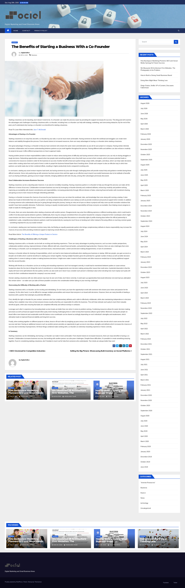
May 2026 (144, 119)
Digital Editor (25, 53)
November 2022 (146, 308)
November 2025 (146, 149)
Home (15, 31)
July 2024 (144, 231)
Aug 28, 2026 (102, 545)
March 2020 (145, 441)
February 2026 (146, 134)
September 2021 (146, 354)
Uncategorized (146, 508)
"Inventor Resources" (148, 482)
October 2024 (145, 216)
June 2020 (144, 426)
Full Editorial (113, 396)
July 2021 (144, 364)
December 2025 (146, 144)
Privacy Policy (40, 31)
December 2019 (146, 457)
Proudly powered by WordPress (14, 582)
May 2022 (144, 323)
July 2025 (144, 170)
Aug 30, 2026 (14, 545)
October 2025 (145, 154)
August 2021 (145, 359)
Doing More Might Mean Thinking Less (154, 80)
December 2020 (146, 395)
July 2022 (144, 318)
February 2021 (146, 385)
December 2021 (146, 344)
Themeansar (38, 582)
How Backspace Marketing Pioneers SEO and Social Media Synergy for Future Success (25, 393)
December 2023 (146, 267)
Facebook (166, 582)
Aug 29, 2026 (58, 545)
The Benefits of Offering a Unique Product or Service (39, 234)
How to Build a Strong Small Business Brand (111, 391)
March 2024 (145, 252)
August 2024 (145, 226)
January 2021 (145, 390)
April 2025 (144, 185)
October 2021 (145, 349)
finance (143, 493)
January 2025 (145, 200)
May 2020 (144, 431)
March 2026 (145, 129)
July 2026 (144, 108)
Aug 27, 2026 (145, 545)
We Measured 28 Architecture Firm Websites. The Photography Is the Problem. (69, 393)
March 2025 (145, 190)
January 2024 (145, 262)
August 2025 (145, 165)
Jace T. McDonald (39, 129)
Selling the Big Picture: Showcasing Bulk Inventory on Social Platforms (100, 351)
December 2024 (146, 206)
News (143, 498)
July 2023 (144, 282)
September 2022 (146, 313)
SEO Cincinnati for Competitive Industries (27, 351)
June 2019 (144, 467)
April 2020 (144, 436)
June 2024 (144, 236)
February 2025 (146, 195)
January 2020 (145, 451)
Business (14, 42)
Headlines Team (26, 396)
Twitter (175, 582)
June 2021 (144, 369)
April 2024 (144, 247)
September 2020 (146, 410)
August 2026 (145, 103)
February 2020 (146, 446)
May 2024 (144, 241)
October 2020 (145, 405)
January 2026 (145, 139)
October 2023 (145, 272)
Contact (26, 31)
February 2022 (146, 339)
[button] (178, 30)
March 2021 (145, 380)
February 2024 (146, 257)
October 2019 (145, 462)
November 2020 (146, 400)
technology (144, 503)
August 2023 (145, 277)
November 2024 (146, 211)
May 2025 (144, 180)
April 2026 (144, 124)
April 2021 (144, 375)
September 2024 (146, 221)
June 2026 (144, 113)
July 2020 (144, 421)
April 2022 (144, 329)
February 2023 (146, 303)
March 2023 (145, 298)
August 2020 (145, 416)
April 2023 (144, 293)
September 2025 (146, 160)
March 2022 (145, 334)
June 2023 (144, 288)
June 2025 (144, 175)
